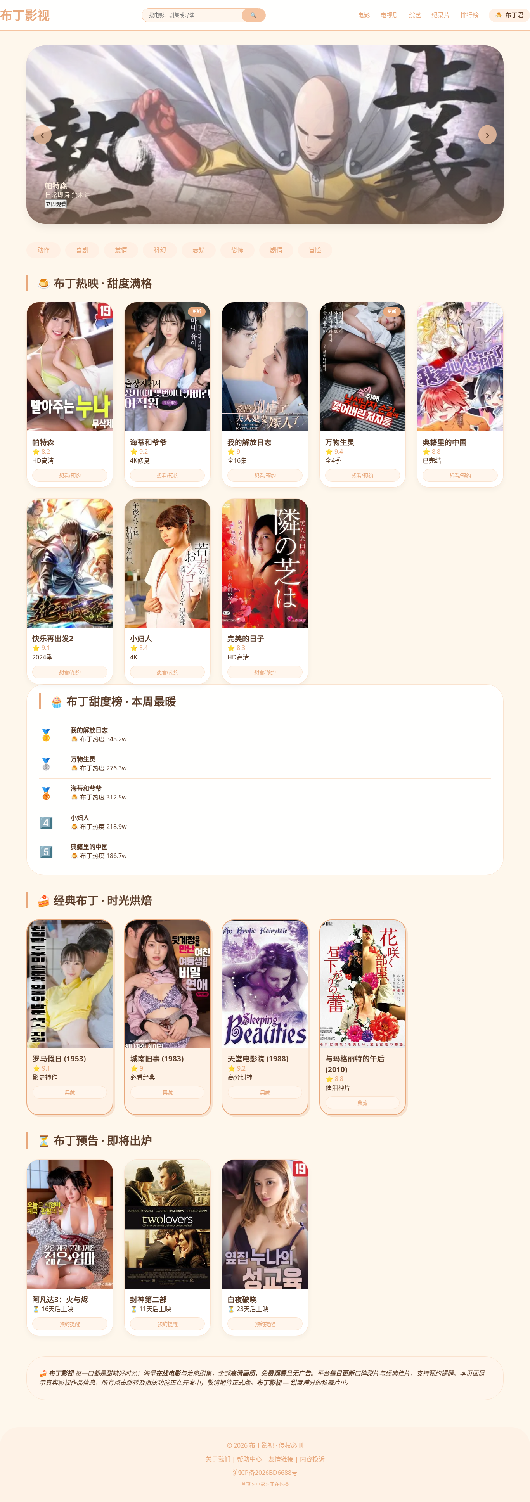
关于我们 (218, 1459)
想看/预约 (70, 476)
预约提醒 (70, 1324)
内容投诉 (312, 1459)
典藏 (70, 1092)
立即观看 (56, 204)
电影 (364, 15)
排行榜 (469, 15)
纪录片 (440, 15)
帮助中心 (249, 1459)
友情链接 (280, 1459)
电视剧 (389, 15)
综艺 (415, 15)
